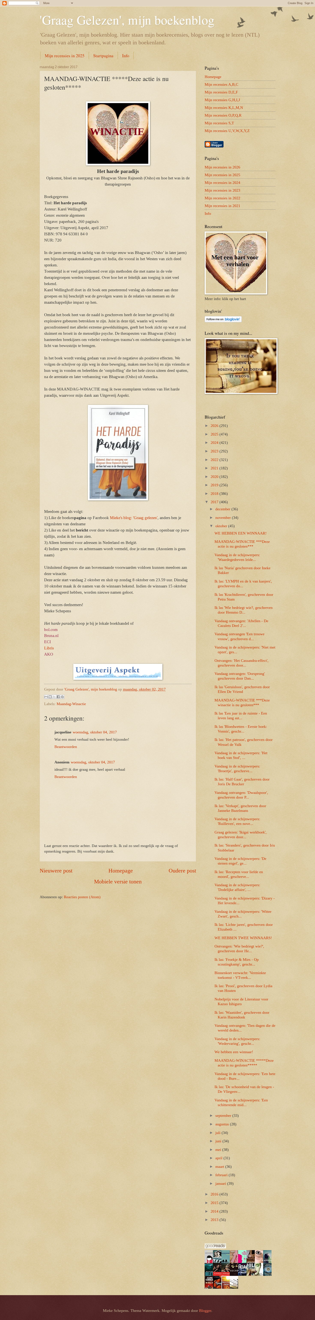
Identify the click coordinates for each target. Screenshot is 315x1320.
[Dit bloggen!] (50, 697)
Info (125, 56)
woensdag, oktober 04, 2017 (95, 732)
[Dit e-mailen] (46, 697)
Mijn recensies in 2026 (222, 167)
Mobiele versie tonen (118, 881)
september (223, 1115)
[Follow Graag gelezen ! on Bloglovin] (223, 321)
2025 (215, 434)
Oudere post (182, 871)
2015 (215, 1203)
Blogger (205, 1310)
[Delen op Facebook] (58, 697)
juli (218, 1133)
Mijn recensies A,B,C (221, 84)
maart (220, 1166)
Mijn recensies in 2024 (222, 182)
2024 (215, 442)
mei (218, 1149)
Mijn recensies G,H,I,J (222, 100)
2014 (215, 1211)
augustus (222, 1124)
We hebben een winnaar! (233, 1052)
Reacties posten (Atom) (82, 897)
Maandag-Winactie (71, 704)
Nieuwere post (56, 871)
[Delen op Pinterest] (62, 697)
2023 (215, 451)
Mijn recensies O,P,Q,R (223, 115)
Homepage (120, 871)
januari (221, 1183)
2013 (215, 1220)
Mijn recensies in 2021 (222, 206)
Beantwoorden (65, 747)
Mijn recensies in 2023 (222, 190)
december (223, 509)
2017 (215, 502)
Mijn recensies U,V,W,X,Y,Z (227, 131)
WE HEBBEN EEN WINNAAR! (240, 533)
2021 (215, 468)
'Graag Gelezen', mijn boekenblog (127, 19)
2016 (215, 1194)
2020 (215, 477)
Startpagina (103, 56)
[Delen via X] (54, 697)
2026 (215, 425)
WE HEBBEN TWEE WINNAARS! (243, 938)
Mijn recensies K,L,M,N (224, 107)
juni (218, 1141)
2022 (215, 460)
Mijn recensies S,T (219, 123)
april (219, 1158)
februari (222, 1175)
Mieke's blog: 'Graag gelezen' (134, 517)
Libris (49, 648)
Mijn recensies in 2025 (64, 56)
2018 (215, 493)
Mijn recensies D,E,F (221, 92)
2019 (215, 485)
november (223, 517)
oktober (221, 526)
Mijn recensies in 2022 (222, 198)
